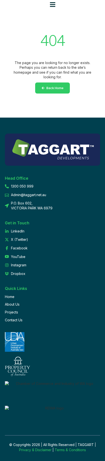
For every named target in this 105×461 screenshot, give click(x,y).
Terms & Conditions (70, 450)
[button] (52, 4)
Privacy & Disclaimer (35, 450)
